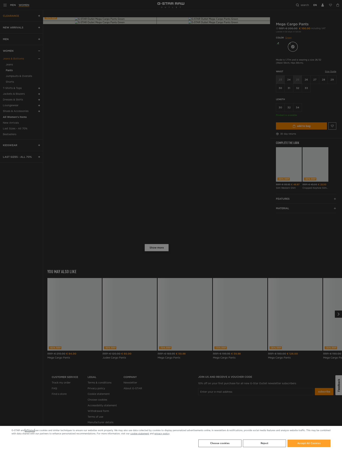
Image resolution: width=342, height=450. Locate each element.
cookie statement (139, 433)
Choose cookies (220, 443)
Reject (264, 443)
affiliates (29, 430)
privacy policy (161, 433)
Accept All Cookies (308, 443)
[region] (171, 438)
